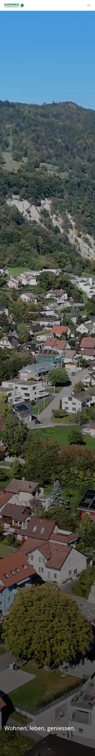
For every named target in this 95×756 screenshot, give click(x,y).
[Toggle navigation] (89, 5)
